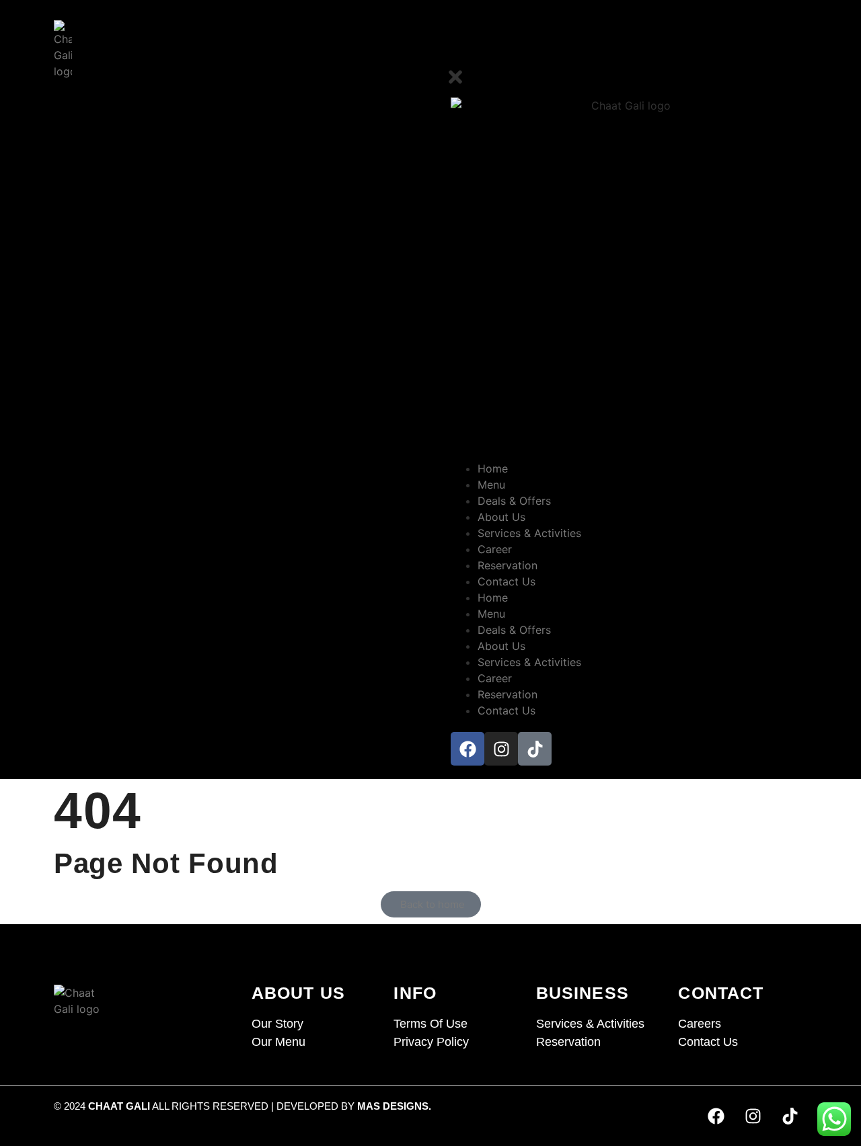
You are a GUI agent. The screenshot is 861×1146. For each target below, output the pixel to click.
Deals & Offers (514, 500)
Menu (491, 484)
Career (495, 549)
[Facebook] (467, 749)
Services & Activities (529, 533)
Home (493, 468)
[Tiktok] (535, 749)
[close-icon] (455, 83)
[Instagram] (501, 749)
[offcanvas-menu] (802, 53)
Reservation (507, 565)
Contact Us (506, 581)
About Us (501, 517)
